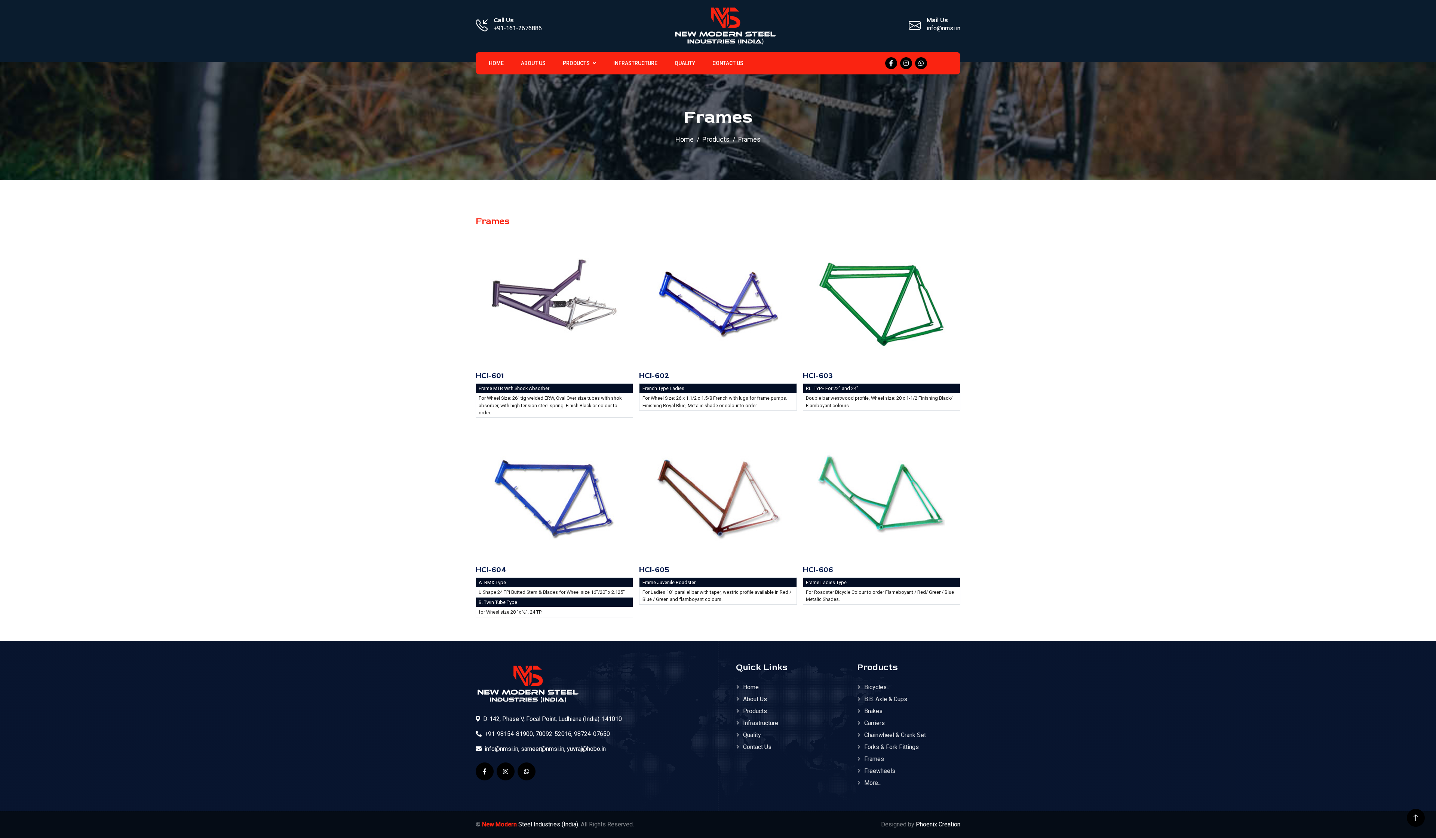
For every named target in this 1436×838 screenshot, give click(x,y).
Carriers (874, 723)
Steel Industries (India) (530, 824)
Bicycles (875, 687)
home (496, 63)
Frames (874, 758)
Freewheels (879, 770)
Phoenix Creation (938, 824)
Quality (685, 63)
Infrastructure (635, 63)
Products (577, 63)
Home (684, 139)
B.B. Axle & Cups (885, 699)
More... (872, 782)
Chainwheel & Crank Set (895, 735)
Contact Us (727, 63)
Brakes (873, 711)
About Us (533, 63)
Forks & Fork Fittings (891, 746)
